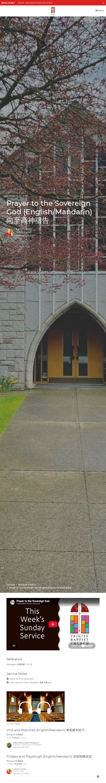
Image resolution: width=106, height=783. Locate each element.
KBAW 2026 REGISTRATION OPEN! (35, 3)
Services (10, 584)
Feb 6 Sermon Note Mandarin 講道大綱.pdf (30, 682)
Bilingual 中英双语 (27, 584)
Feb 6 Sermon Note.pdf (21, 679)
